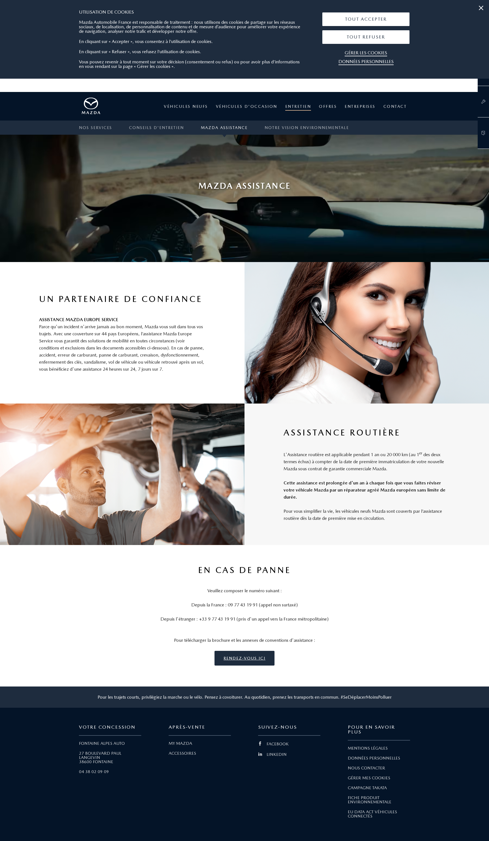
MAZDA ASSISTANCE (224, 127)
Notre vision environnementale (307, 127)
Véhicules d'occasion (246, 106)
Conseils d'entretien (156, 127)
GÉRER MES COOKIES (369, 777)
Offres (328, 106)
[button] (366, 19)
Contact (395, 106)
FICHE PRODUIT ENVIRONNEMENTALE (369, 799)
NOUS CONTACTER (366, 768)
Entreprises (360, 106)
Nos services (95, 127)
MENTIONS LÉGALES (368, 748)
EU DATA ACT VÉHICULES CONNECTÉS (372, 814)
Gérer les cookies (366, 52)
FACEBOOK (278, 743)
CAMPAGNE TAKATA (367, 787)
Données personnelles (366, 61)
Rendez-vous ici (244, 658)
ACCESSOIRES (182, 753)
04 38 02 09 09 (94, 771)
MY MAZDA (180, 743)
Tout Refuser (366, 37)
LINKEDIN (277, 754)
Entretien (298, 106)
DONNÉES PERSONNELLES (374, 758)
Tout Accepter (366, 19)
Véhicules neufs (186, 106)
